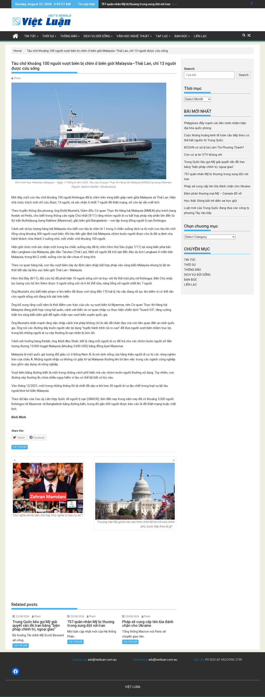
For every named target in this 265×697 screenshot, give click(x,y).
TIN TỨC (30, 36)
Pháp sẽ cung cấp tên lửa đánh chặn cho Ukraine (217, 186)
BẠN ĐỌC (181, 36)
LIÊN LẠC (200, 36)
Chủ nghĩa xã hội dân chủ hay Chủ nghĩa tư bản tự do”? (48, 515)
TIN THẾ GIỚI (19, 447)
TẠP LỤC (162, 36)
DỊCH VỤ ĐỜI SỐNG (97, 36)
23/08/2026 (22, 616)
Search (189, 69)
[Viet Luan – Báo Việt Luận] (15, 35)
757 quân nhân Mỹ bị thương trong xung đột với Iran (135, 4)
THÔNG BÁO (68, 36)
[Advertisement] (93, 566)
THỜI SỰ (48, 36)
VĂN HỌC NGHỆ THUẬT (133, 36)
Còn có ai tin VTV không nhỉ (203, 155)
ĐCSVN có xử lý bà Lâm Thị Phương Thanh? (214, 147)
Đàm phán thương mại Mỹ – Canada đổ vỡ (213, 193)
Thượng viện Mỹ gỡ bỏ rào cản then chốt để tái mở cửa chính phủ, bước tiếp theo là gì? (136, 524)
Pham (17, 78)
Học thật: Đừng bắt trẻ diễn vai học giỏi (210, 201)
